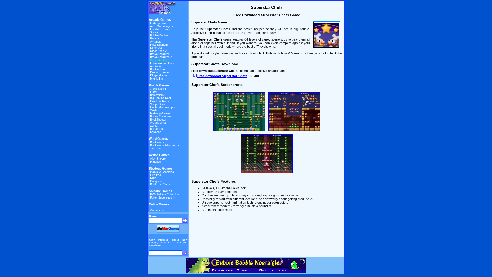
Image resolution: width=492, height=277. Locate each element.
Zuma (153, 125)
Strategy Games (161, 168)
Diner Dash (157, 47)
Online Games (159, 204)
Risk (153, 178)
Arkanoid (155, 41)
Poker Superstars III (162, 197)
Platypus (155, 161)
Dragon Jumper (160, 72)
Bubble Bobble (159, 35)
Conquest (156, 181)
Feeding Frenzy (160, 29)
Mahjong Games (160, 113)
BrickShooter (158, 119)
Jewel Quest (158, 88)
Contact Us (157, 210)
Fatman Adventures (162, 63)
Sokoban (155, 131)
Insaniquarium (159, 44)
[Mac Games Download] (168, 231)
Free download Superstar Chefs (222, 76)
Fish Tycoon (158, 23)
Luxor (153, 91)
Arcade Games (160, 20)
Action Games (159, 155)
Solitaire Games (160, 191)
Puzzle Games (159, 85)
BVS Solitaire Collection (164, 194)
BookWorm (157, 142)
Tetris (153, 110)
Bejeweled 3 (157, 94)
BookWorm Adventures (164, 145)
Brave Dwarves (160, 53)
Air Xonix (155, 66)
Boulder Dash (158, 69)
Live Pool (155, 174)
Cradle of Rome (160, 101)
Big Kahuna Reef (160, 98)
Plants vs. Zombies (162, 171)
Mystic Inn (156, 78)
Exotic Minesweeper (162, 107)
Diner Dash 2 (158, 50)
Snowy (154, 32)
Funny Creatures (160, 116)
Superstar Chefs (160, 60)
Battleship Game (160, 184)
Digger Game (158, 75)
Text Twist (156, 148)
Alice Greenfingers (161, 26)
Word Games (158, 139)
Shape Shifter (158, 104)
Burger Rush (158, 128)
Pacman (155, 38)
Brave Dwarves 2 (161, 56)
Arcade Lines (158, 122)
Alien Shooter (158, 158)
